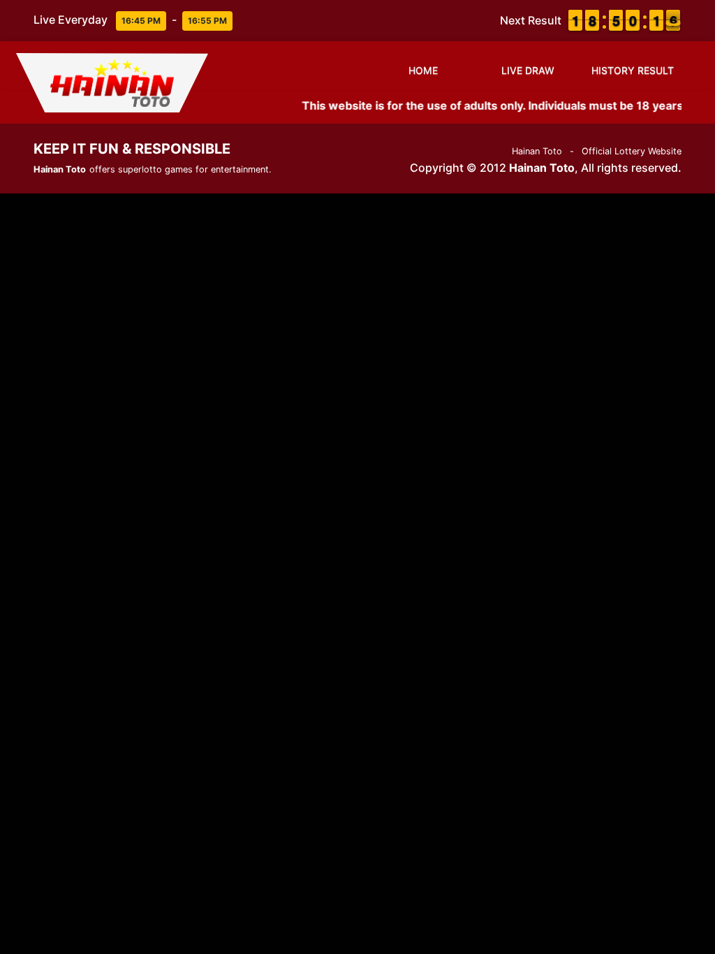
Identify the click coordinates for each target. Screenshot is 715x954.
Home (423, 70)
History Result (632, 70)
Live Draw (527, 70)
